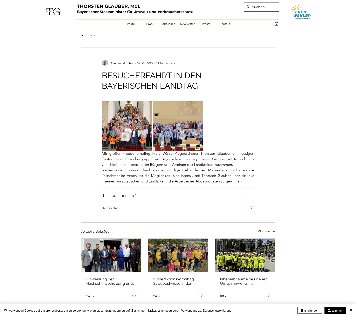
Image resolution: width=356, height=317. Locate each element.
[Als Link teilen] (134, 195)
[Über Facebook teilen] (104, 195)
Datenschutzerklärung (217, 310)
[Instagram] (276, 24)
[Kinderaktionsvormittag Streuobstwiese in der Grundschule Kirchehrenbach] (178, 255)
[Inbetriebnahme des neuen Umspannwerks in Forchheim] (245, 255)
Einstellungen (310, 310)
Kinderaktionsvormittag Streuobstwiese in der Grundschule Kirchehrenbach (173, 281)
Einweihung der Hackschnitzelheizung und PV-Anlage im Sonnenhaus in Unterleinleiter (109, 281)
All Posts (88, 35)
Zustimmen (335, 310)
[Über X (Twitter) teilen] (114, 195)
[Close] (351, 310)
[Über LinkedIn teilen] (124, 195)
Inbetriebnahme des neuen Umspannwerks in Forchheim (244, 281)
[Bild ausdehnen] (127, 126)
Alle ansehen (266, 231)
